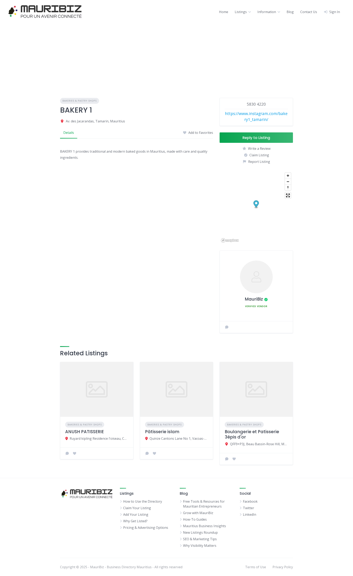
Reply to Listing (256, 137)
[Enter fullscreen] (288, 195)
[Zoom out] (288, 182)
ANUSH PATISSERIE (84, 432)
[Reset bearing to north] (288, 187)
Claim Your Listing (137, 508)
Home (223, 12)
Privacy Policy (283, 567)
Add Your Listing (135, 514)
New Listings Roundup (200, 532)
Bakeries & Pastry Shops (80, 100)
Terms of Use (255, 567)
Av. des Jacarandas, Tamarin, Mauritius (95, 121)
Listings (241, 12)
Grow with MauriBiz (198, 513)
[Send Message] (227, 327)
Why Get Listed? (135, 521)
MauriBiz (254, 299)
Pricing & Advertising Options (145, 527)
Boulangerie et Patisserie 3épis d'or (252, 434)
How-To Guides (195, 519)
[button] (256, 204)
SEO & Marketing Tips (200, 539)
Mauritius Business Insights (204, 526)
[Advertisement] (176, 54)
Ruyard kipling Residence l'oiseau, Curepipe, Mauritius (99, 438)
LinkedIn (249, 514)
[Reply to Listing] (67, 453)
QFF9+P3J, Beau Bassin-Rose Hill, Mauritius (259, 444)
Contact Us (308, 12)
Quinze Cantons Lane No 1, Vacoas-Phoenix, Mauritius (179, 438)
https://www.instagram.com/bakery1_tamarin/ (256, 116)
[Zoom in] (288, 176)
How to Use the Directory (142, 501)
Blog (290, 12)
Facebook (250, 501)
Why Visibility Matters (199, 545)
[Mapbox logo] (230, 240)
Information (266, 12)
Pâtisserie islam (162, 432)
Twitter (248, 508)
